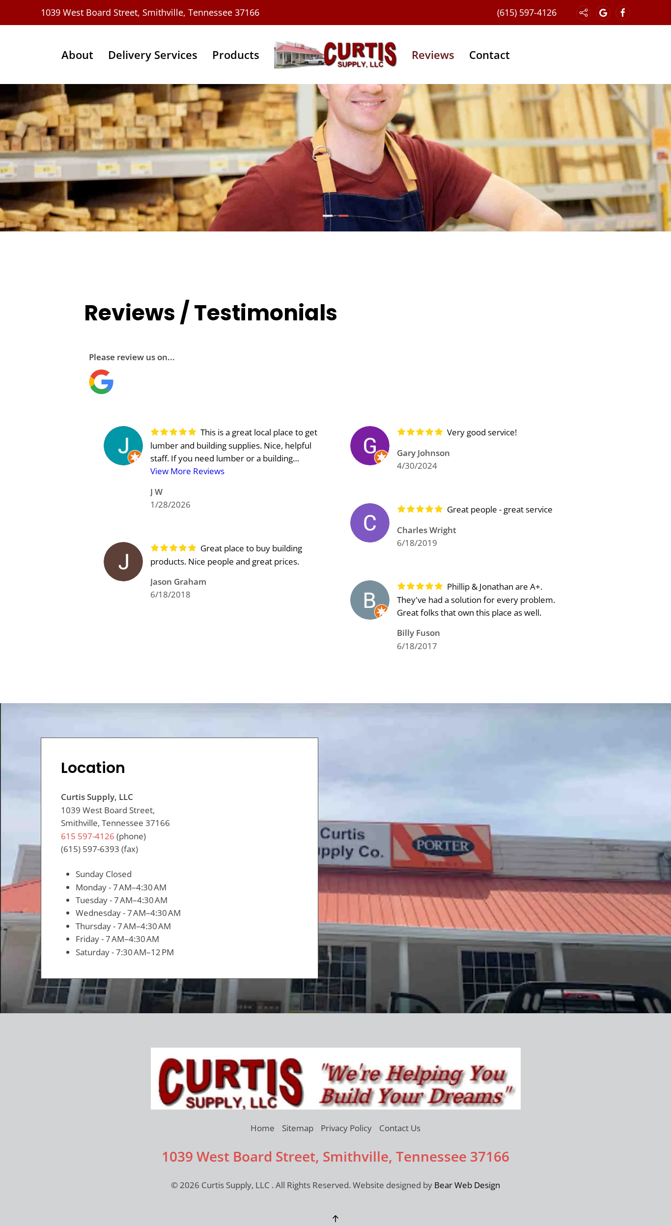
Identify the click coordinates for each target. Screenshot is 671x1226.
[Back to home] (335, 54)
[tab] (328, 216)
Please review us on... (132, 357)
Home (263, 1128)
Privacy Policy (346, 1128)
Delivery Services (152, 54)
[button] (335, 1218)
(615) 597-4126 (527, 12)
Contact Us (399, 1128)
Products (235, 54)
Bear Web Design (467, 1185)
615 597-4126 (87, 836)
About (77, 54)
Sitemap (297, 1128)
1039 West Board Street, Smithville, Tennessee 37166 (150, 12)
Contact (489, 54)
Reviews (433, 54)
